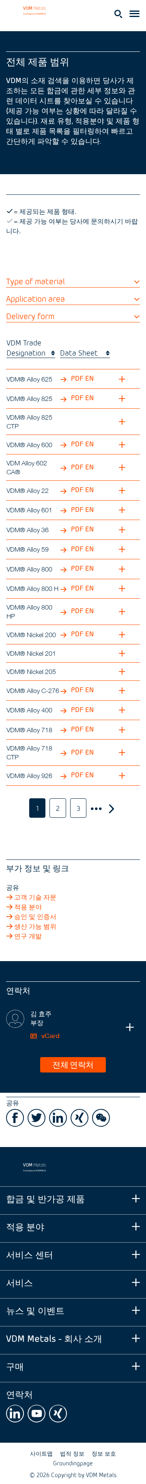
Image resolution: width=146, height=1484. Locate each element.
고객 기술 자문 (35, 897)
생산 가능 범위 (35, 926)
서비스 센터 (29, 1254)
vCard (50, 1036)
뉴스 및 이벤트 (35, 1310)
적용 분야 (28, 906)
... (95, 808)
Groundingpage (73, 1463)
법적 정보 (72, 1453)
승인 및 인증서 (35, 916)
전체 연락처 (72, 1064)
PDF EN (81, 378)
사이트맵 (41, 1453)
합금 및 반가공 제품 (45, 1198)
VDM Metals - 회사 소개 (54, 1338)
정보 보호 (104, 1453)
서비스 (19, 1282)
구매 (15, 1366)
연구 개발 (28, 936)
